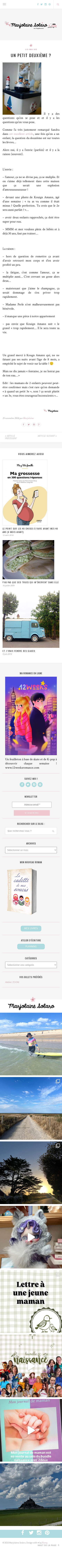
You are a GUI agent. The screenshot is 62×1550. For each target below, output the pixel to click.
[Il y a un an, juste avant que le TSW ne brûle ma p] (31, 1044)
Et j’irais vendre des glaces (19, 651)
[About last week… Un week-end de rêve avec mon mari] (31, 1494)
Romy (45, 1542)
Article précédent (11, 437)
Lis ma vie (31, 49)
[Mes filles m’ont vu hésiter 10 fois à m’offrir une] (31, 1237)
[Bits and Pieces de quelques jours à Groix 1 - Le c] (31, 1172)
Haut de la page (47, 1545)
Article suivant (47, 436)
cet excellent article (21, 134)
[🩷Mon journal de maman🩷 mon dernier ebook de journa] (31, 1430)
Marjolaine (28, 418)
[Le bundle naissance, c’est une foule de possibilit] (31, 1366)
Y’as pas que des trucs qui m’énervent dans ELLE (31, 582)
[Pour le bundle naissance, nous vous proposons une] (31, 1301)
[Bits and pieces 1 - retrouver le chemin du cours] (31, 1108)
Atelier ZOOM (12, 982)
